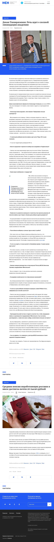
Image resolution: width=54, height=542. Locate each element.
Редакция (5, 513)
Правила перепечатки (8, 536)
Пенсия (19, 471)
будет (35, 296)
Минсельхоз (20, 357)
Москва (14, 357)
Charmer (10, 538)
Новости (26, 349)
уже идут (42, 240)
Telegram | (39, 349)
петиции (20, 300)
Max (43, 349)
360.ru (38, 453)
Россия (14, 471)
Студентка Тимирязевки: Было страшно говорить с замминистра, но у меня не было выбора (17, 190)
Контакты (11, 513)
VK (34, 349)
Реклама (18, 513)
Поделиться (17, 28)
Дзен (31, 349)
